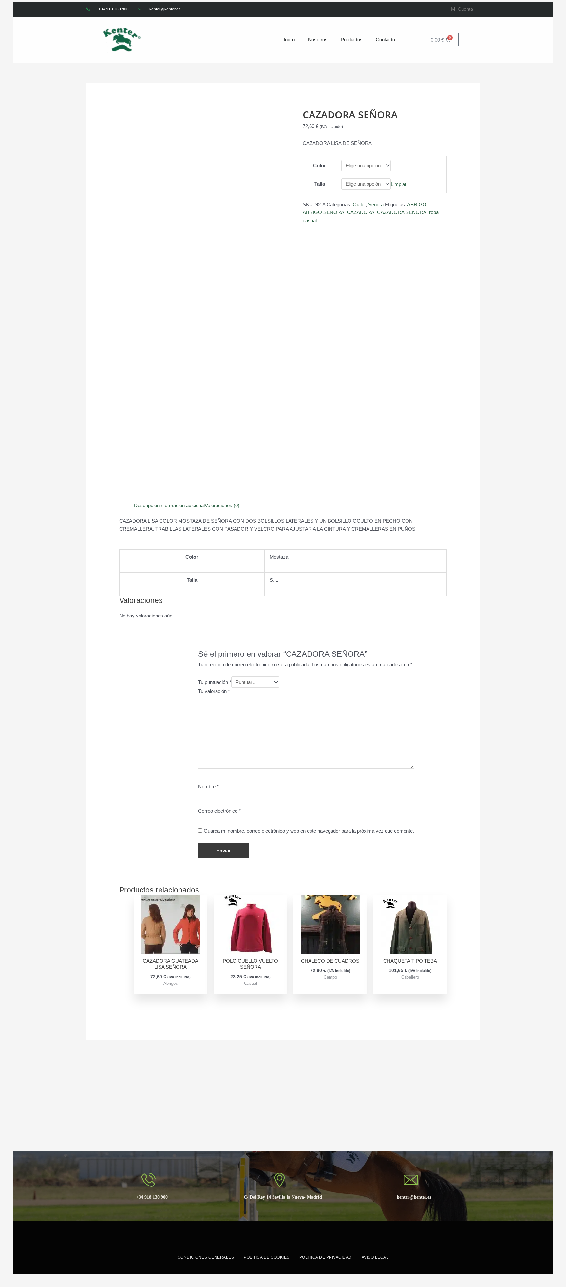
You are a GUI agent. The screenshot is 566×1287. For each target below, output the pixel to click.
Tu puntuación (214, 682)
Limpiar (398, 184)
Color (319, 165)
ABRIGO (416, 204)
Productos (352, 39)
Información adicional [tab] (182, 505)
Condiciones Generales (206, 1257)
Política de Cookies (267, 1257)
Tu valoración (214, 691)
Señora (376, 204)
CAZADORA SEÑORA (401, 212)
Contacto (385, 39)
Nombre (208, 787)
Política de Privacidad (325, 1257)
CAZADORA (360, 212)
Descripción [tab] (147, 505)
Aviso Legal (375, 1257)
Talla (319, 184)
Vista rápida (170, 947)
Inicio (289, 39)
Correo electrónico (219, 811)
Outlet (359, 204)
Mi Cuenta (462, 9)
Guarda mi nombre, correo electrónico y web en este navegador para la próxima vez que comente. (309, 831)
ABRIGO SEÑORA (323, 212)
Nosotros (318, 39)
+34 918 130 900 (152, 1197)
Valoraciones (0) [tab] (222, 505)
